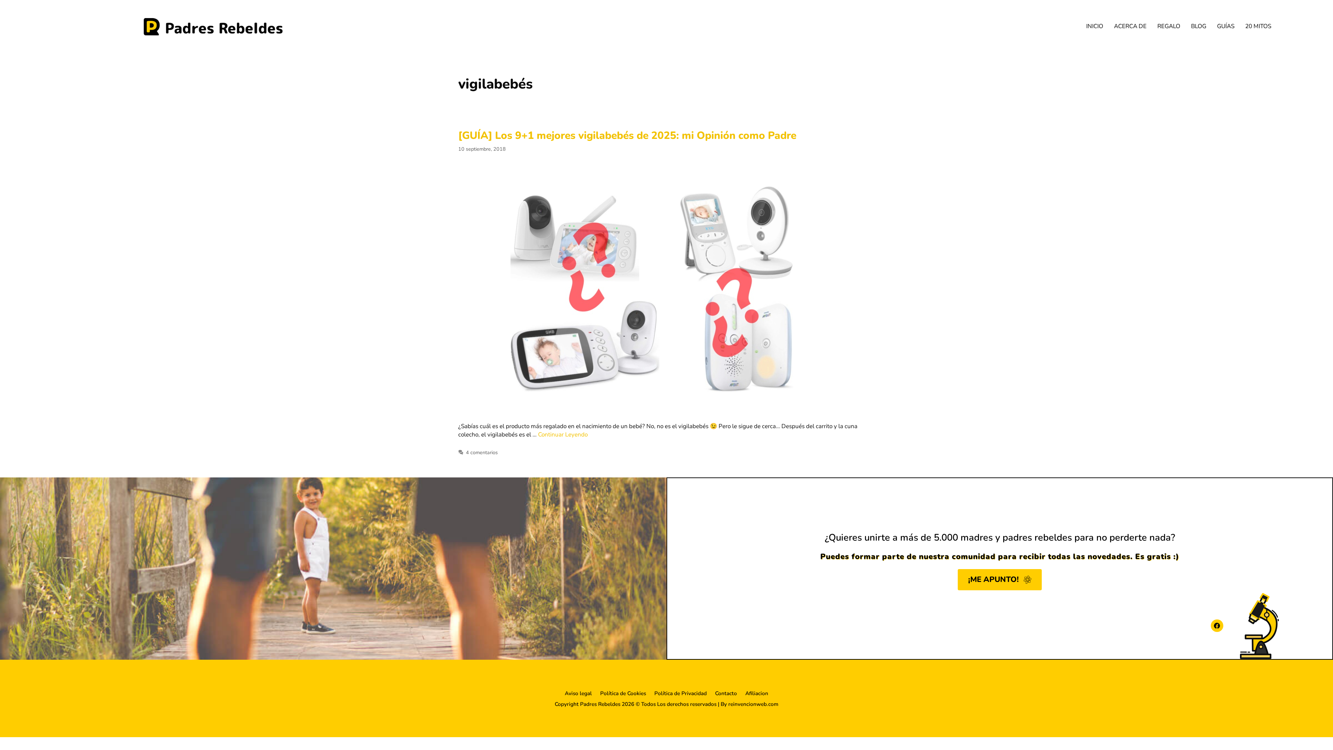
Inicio (1094, 26)
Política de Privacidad (680, 693)
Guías (1225, 26)
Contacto (726, 693)
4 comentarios (482, 452)
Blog (1198, 26)
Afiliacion (756, 693)
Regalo (1168, 26)
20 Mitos (1258, 26)
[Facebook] (1217, 625)
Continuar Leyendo (563, 435)
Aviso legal (578, 693)
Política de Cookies (623, 693)
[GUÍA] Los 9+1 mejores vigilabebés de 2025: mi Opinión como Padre (627, 135)
